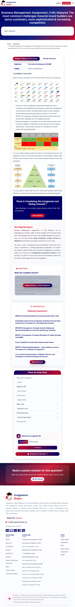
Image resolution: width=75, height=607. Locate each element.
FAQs (7, 567)
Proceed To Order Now (38, 454)
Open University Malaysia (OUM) (32, 564)
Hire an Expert (37, 215)
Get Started (38, 479)
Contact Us (9, 553)
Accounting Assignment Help (31, 543)
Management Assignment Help (32, 550)
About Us (9, 543)
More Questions (37, 362)
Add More (38, 447)
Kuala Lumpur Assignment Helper (65, 552)
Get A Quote (66, 3)
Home (9, 44)
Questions (16, 44)
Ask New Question (49, 58)
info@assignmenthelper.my (17, 522)
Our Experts (9, 546)
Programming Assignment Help (32, 539)
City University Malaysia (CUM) (38, 64)
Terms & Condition (11, 574)
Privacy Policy (10, 570)
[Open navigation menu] (73, 3)
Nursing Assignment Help (30, 557)
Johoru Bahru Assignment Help (65, 542)
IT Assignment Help (28, 553)
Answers (8, 557)
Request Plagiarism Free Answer (26, 58)
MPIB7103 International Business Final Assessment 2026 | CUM (37, 316)
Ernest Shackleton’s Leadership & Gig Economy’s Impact (34, 342)
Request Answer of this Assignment (37, 285)
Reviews (8, 550)
